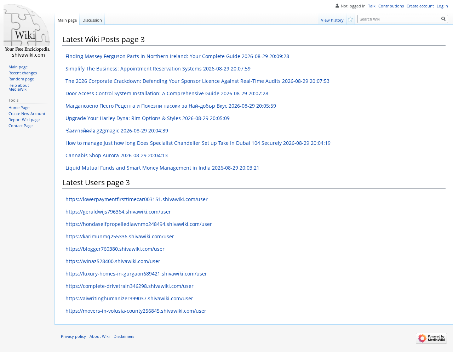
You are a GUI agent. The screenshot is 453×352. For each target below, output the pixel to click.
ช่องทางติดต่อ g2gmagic (116, 130)
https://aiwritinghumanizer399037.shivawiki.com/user (129, 298)
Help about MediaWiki (18, 87)
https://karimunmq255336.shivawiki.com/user (119, 236)
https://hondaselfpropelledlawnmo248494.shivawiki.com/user (138, 224)
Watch (350, 18)
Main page (67, 20)
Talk (371, 6)
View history (332, 20)
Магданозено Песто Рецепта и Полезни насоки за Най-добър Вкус (170, 105)
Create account (420, 6)
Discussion (92, 20)
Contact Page (20, 125)
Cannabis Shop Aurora (116, 155)
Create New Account (26, 113)
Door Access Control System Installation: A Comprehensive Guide (166, 93)
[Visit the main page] (27, 28)
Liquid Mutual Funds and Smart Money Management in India (162, 167)
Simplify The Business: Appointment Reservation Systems (158, 68)
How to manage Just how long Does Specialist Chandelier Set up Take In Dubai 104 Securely (198, 143)
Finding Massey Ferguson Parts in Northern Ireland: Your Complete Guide (177, 56)
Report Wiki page (24, 119)
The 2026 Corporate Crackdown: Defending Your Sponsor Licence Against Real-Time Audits (197, 81)
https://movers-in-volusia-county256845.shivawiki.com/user (135, 310)
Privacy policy (73, 336)
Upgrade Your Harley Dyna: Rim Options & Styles (147, 118)
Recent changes (22, 72)
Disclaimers (124, 336)
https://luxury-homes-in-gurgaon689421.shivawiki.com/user (136, 273)
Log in (442, 6)
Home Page (18, 107)
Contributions (391, 6)
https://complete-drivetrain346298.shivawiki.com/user (129, 286)
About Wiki (100, 336)
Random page (21, 78)
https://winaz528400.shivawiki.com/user (112, 261)
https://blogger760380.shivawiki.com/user (115, 248)
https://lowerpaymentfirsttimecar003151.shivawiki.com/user (136, 199)
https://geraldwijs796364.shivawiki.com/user (118, 211)
